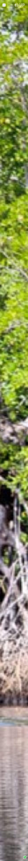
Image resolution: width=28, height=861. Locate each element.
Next (26, 430)
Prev (2, 430)
